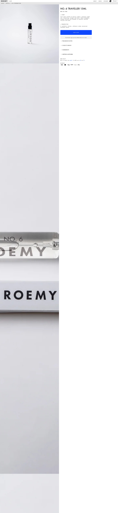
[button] (10, 1)
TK (83, 60)
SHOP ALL (8, 3)
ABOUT (94, 1)
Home (2, 3)
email (71, 60)
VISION (100, 1)
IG (80, 60)
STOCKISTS (106, 1)
